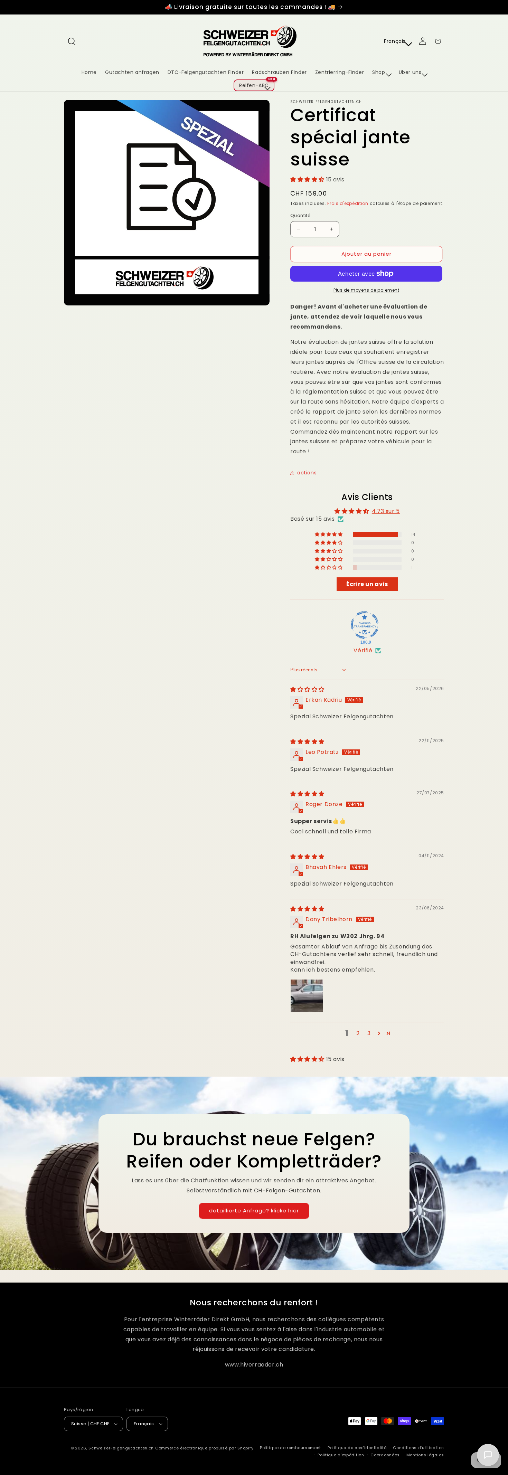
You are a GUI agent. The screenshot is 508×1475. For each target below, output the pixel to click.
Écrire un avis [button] (367, 584)
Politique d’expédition (341, 1455)
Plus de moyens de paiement (366, 290)
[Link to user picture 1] (306, 995)
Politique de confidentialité (357, 1447)
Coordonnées (385, 1455)
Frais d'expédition (347, 203)
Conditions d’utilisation (418, 1447)
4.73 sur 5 (386, 511)
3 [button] (369, 1033)
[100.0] (364, 625)
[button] (71, 41)
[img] (307, 689)
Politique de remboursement (290, 1447)
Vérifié (363, 650)
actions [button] (307, 472)
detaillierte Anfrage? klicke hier (254, 1210)
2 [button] (358, 1033)
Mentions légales (425, 1455)
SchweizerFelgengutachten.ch (121, 1448)
